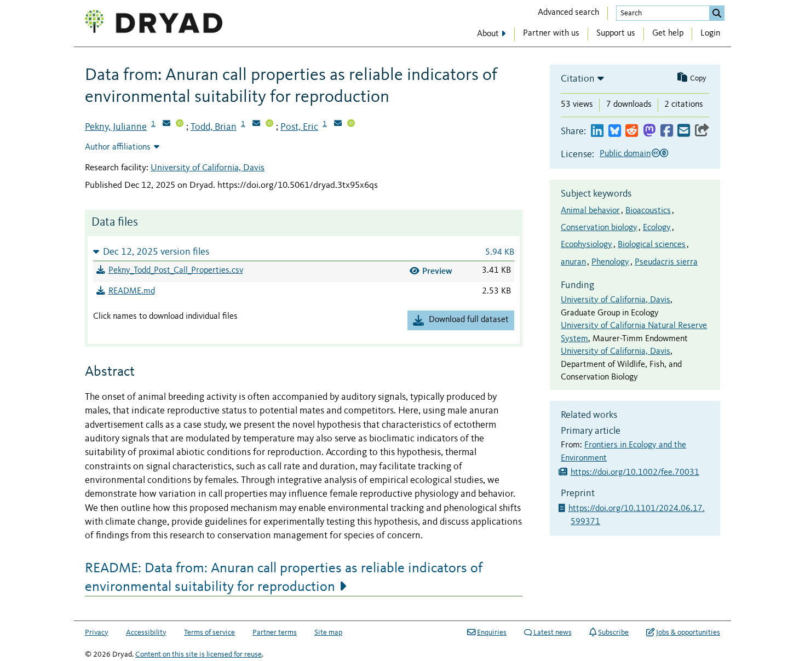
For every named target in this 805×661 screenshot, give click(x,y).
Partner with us (551, 33)
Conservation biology (599, 227)
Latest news (552, 632)
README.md (131, 291)
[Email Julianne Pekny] (166, 124)
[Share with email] (683, 131)
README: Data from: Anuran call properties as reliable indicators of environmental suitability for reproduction (283, 577)
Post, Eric (299, 127)
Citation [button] (578, 79)
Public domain (625, 154)
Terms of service (209, 632)
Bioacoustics (648, 210)
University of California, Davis (207, 168)
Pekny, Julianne (116, 127)
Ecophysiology (586, 244)
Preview (437, 271)
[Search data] (717, 13)
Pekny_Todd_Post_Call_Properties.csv (175, 270)
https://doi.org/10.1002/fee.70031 (635, 472)
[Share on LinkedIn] (597, 131)
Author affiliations (118, 147)
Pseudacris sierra (666, 262)
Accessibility (146, 632)
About (488, 34)
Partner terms (274, 632)
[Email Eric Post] (337, 124)
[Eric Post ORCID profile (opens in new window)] (351, 124)
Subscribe (613, 632)
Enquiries (492, 632)
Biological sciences (652, 244)
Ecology (657, 227)
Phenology (610, 262)
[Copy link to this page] (702, 131)
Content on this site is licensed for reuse (198, 654)
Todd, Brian (214, 127)
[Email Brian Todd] (256, 124)
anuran (573, 262)
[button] (303, 252)
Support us (615, 33)
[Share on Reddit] (631, 131)
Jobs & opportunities (688, 632)
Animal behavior (590, 210)
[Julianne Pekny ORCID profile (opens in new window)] (179, 124)
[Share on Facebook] (666, 131)
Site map (328, 632)
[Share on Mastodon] (649, 131)
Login (710, 33)
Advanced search (568, 12)
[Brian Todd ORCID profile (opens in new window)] (269, 124)
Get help (667, 33)
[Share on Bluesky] (614, 131)
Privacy (96, 632)
